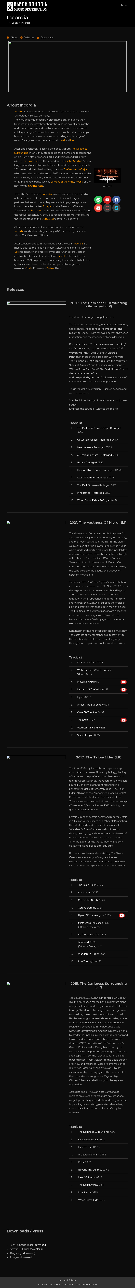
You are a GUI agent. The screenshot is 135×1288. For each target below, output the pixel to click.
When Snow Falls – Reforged (93, 500)
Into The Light (86, 961)
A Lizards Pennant (88, 1154)
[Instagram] (107, 208)
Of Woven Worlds (88, 1139)
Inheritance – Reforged (90, 492)
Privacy (72, 1280)
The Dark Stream (88, 1184)
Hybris (80, 697)
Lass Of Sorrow (86, 1177)
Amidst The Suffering (89, 704)
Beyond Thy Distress (90, 1169)
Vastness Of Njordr (88, 727)
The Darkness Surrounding (93, 1131)
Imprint (62, 1280)
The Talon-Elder (87, 884)
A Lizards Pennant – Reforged (94, 455)
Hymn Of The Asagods (91, 915)
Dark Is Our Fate (86, 662)
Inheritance (84, 1192)
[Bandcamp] (116, 208)
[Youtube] (107, 200)
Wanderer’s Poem (88, 953)
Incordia (25, 22)
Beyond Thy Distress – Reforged (95, 470)
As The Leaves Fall (88, 934)
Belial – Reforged (87, 462)
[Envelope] (98, 208)
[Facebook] (116, 200)
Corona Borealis (87, 907)
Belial (81, 1162)
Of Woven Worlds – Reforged (94, 439)
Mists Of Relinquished (90, 922)
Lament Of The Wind (89, 689)
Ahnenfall (83, 942)
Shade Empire (85, 735)
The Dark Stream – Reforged (93, 485)
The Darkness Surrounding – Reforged (99, 428)
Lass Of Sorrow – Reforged (92, 477)
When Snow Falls (88, 1200)
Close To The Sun (87, 712)
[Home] (7, 22)
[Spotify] (98, 200)
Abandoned (84, 892)
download (40, 1244)
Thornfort (82, 719)
